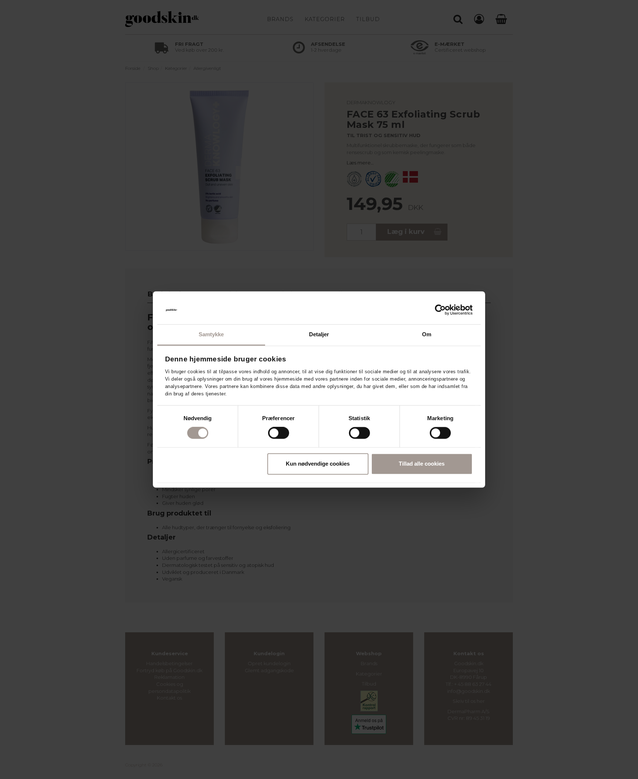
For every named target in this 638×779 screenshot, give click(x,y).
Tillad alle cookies (422, 463)
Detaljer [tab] (319, 334)
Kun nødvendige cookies (318, 463)
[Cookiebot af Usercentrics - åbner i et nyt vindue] (440, 310)
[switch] (278, 433)
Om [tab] (426, 334)
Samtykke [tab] (211, 334)
